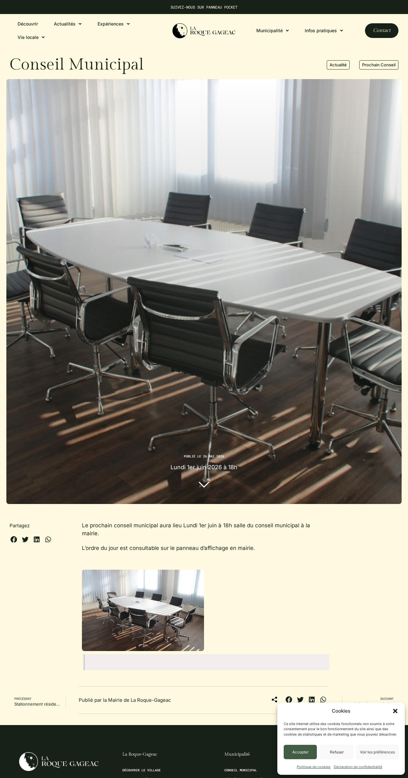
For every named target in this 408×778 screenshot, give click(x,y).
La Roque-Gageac (139, 754)
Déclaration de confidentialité (358, 767)
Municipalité (237, 754)
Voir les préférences (377, 752)
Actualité (338, 64)
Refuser (337, 752)
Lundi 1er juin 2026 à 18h (204, 467)
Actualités (65, 23)
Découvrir (28, 23)
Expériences (111, 23)
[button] (395, 711)
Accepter (300, 752)
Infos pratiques (321, 30)
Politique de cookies (314, 767)
